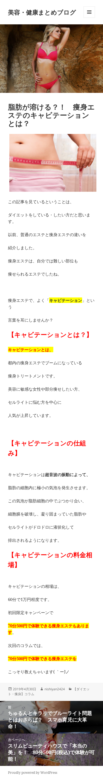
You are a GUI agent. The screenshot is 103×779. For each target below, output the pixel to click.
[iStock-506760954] (51, 163)
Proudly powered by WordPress (32, 772)
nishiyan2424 (54, 689)
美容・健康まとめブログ (42, 12)
